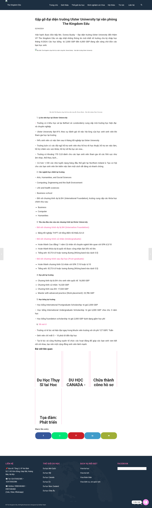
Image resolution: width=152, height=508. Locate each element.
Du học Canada (48, 477)
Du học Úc (47, 482)
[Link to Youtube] (141, 504)
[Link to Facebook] (134, 504)
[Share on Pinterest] (76, 435)
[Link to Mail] (138, 504)
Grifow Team (42, 505)
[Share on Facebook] (43, 435)
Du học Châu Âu (49, 491)
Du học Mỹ (47, 473)
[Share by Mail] (109, 435)
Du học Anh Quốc (49, 468)
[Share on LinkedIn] (92, 435)
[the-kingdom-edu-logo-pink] (13, 5)
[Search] (141, 5)
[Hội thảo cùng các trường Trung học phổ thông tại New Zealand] (1, 254)
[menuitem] (53, 5)
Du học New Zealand (51, 486)
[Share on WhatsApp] (60, 435)
